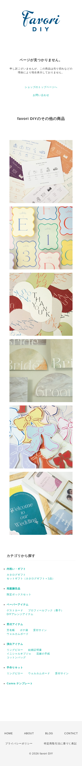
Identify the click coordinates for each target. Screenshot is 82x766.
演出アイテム (15, 644)
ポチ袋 (24, 630)
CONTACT (71, 733)
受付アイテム (15, 624)
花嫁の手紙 (43, 653)
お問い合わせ (41, 95)
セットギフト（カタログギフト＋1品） (31, 578)
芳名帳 (11, 630)
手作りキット (15, 667)
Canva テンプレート (20, 683)
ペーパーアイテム (18, 604)
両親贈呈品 (13, 588)
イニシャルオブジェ (19, 653)
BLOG (49, 733)
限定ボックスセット (19, 594)
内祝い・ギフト (16, 568)
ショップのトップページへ (41, 87)
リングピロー (15, 649)
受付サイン (40, 630)
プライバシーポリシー (19, 743)
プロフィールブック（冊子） (46, 610)
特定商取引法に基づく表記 (60, 743)
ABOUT (29, 733)
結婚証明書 (35, 649)
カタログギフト (16, 574)
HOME (8, 733)
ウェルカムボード (18, 633)
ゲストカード (15, 610)
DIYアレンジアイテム (20, 614)
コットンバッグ (16, 657)
